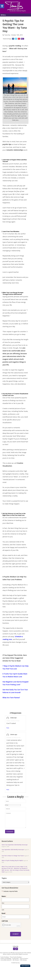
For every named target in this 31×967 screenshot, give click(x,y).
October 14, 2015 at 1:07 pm (12, 720)
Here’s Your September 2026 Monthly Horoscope (15, 844)
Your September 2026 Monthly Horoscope (13, 849)
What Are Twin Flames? (11, 698)
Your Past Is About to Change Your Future (13, 855)
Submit (15, 934)
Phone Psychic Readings (16, 957)
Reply (7, 728)
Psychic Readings (5, 957)
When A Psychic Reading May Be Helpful (12, 860)
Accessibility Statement (6, 960)
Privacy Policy (15, 958)
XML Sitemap (16, 960)
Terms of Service (24, 958)
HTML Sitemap (23, 960)
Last (3, 910)
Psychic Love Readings (6, 958)
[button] (2, 6)
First (3, 903)
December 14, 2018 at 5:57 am (13, 737)
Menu (4, 15)
